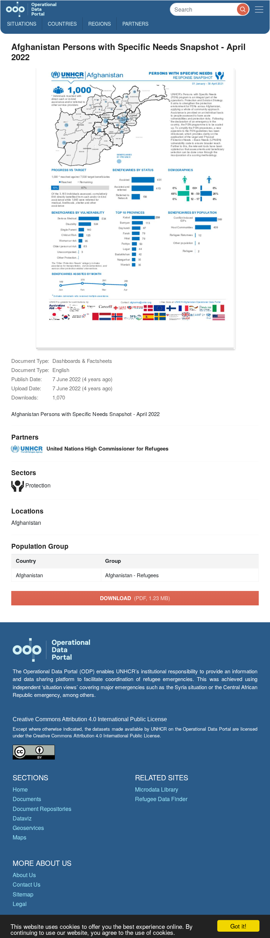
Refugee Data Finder (161, 799)
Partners (135, 23)
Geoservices (28, 828)
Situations (21, 23)
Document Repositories (42, 809)
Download (135, 598)
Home (20, 789)
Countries (62, 23)
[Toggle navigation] (259, 9)
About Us (24, 875)
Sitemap (23, 894)
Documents (27, 799)
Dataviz (22, 818)
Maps (19, 837)
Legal (20, 904)
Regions (99, 23)
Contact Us (26, 884)
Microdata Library (156, 789)
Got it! (238, 925)
